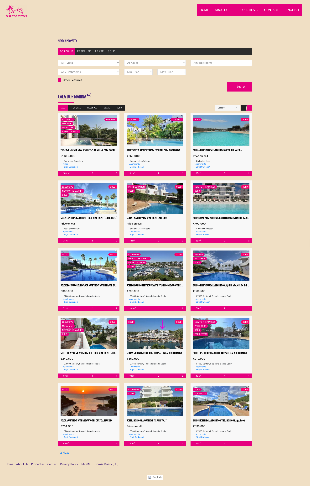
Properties (246, 10)
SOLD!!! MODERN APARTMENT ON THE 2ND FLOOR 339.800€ (219, 420)
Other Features (72, 80)
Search (241, 86)
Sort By (221, 108)
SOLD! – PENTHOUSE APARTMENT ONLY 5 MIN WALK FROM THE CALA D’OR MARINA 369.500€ (233, 285)
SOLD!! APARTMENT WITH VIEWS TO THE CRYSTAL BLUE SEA (86, 420)
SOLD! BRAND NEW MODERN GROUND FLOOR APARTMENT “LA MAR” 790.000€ (227, 218)
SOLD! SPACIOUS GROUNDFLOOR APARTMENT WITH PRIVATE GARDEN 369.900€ (95, 285)
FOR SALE (66, 51)
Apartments (134, 164)
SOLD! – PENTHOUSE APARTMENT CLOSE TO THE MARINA (217, 150)
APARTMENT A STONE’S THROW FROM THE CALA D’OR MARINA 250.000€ (158, 150)
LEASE (99, 51)
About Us (222, 10)
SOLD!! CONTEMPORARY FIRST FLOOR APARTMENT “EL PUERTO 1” (89, 218)
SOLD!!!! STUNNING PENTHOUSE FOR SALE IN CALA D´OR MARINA (154, 353)
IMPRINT (86, 464)
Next (66, 452)
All (63, 108)
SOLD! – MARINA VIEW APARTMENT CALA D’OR (147, 218)
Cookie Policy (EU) (106, 464)
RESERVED (84, 51)
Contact (271, 10)
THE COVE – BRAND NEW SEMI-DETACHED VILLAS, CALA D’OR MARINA (90, 150)
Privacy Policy (69, 464)
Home (204, 10)
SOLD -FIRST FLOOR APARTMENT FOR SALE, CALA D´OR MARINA (220, 353)
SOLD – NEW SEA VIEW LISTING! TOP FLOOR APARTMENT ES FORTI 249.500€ (94, 353)
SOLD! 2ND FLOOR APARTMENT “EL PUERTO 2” (146, 420)
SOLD (111, 51)
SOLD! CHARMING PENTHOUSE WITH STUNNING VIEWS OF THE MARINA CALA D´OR (162, 285)
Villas (65, 164)
